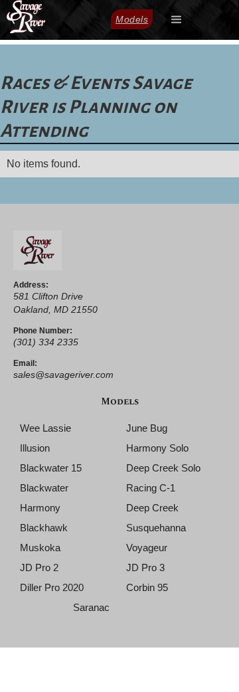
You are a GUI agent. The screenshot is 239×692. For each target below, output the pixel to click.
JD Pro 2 (39, 567)
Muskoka (40, 547)
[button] (177, 20)
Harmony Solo (157, 448)
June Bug (146, 428)
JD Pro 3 (145, 567)
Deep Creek (152, 507)
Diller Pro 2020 (52, 587)
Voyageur (146, 547)
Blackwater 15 (51, 468)
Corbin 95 (147, 587)
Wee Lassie (45, 428)
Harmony (40, 507)
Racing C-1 (150, 487)
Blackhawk (44, 527)
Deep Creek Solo (163, 468)
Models (132, 19)
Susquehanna (156, 527)
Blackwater (44, 487)
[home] (22, 16)
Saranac (91, 607)
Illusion (35, 448)
